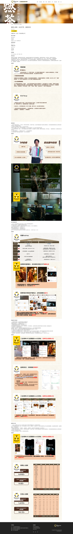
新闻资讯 (49, 1)
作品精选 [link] (12, 24)
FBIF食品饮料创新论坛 (36, 526)
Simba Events (35, 529)
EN (60, 1)
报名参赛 (55, 1)
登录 (58, 1)
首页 (37, 1)
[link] (18, 24)
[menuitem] (37, 1)
